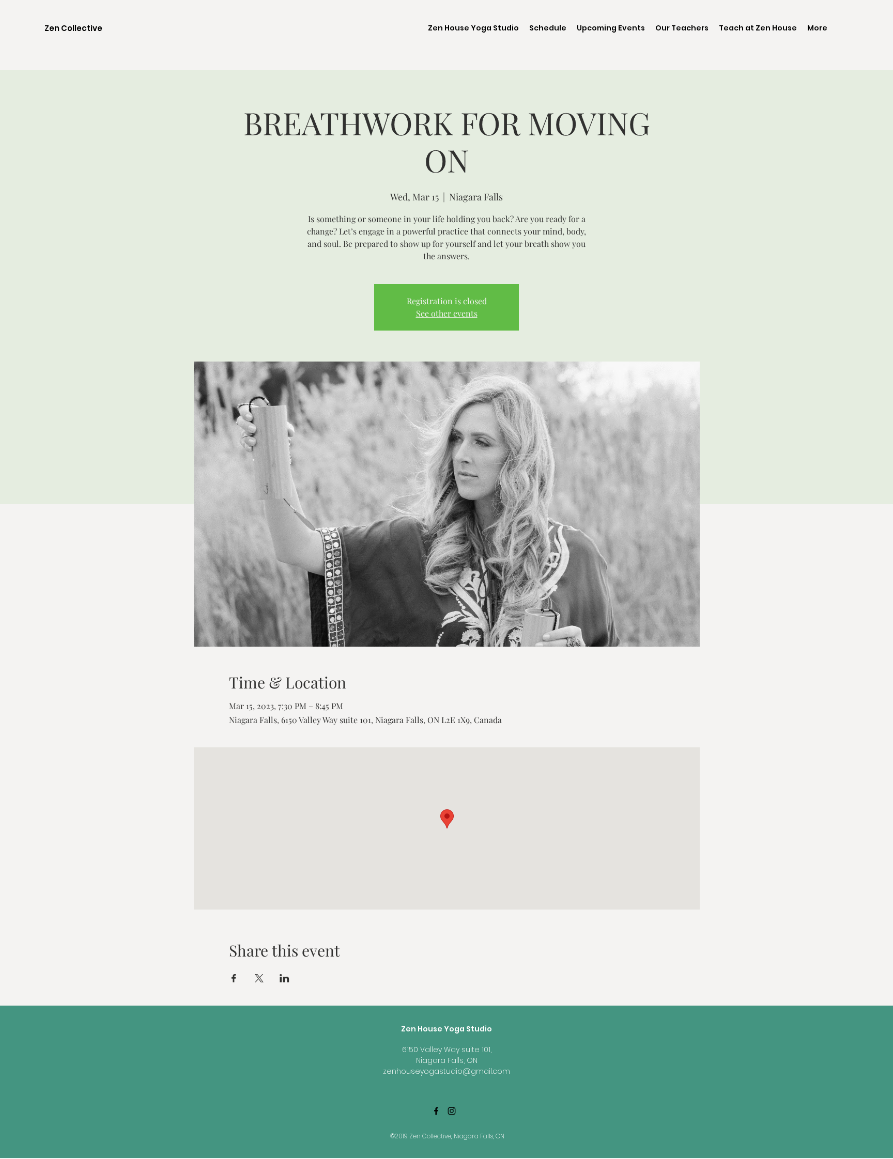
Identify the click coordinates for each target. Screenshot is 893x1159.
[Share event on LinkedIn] (284, 978)
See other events (447, 313)
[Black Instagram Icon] (451, 1111)
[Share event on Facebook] (234, 978)
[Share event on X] (259, 978)
